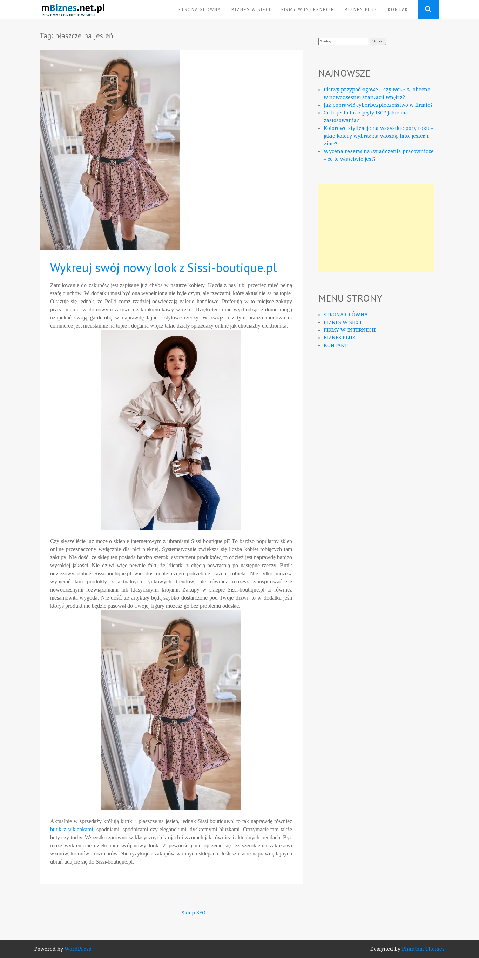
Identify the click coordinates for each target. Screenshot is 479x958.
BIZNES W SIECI (251, 9)
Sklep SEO (193, 913)
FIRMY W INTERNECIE (307, 9)
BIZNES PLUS (361, 9)
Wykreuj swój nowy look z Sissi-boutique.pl (163, 267)
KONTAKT (400, 9)
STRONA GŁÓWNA (199, 9)
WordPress (78, 949)
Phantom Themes (423, 949)
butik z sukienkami (71, 829)
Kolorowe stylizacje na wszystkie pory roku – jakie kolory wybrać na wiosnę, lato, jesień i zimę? (378, 135)
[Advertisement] (376, 228)
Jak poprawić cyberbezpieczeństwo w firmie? (378, 105)
